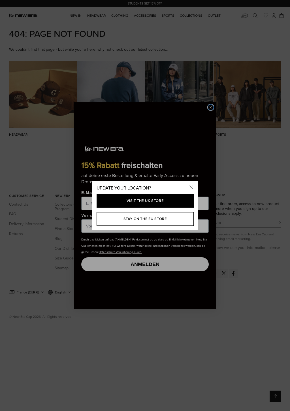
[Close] (191, 187)
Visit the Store (145, 200)
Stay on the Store (145, 218)
